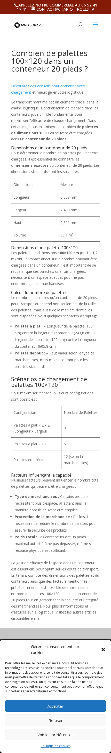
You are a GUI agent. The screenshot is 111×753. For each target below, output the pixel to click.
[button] (103, 649)
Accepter (55, 706)
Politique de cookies (55, 746)
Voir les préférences (55, 734)
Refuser (56, 720)
